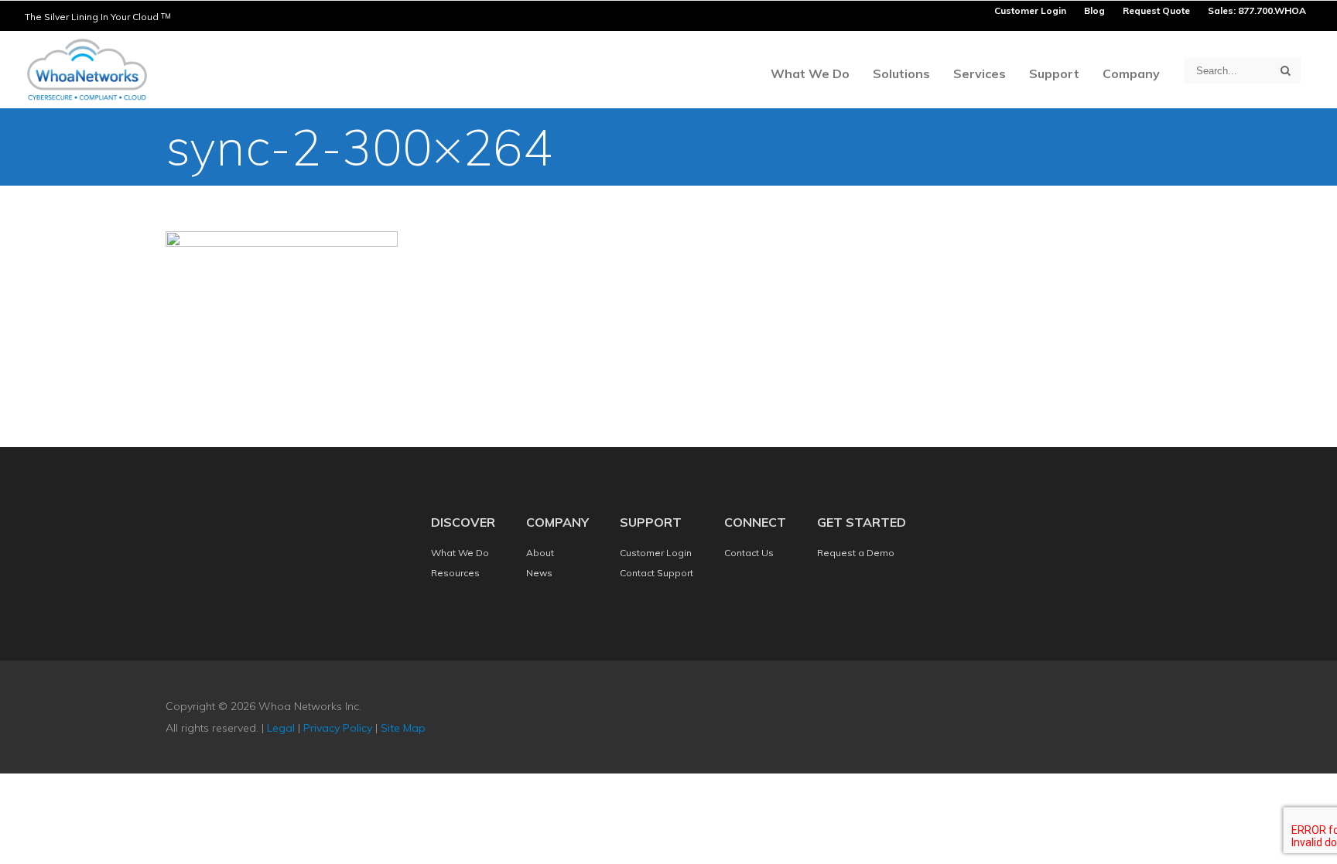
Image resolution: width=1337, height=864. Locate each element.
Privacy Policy (337, 728)
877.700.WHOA (1272, 10)
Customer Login (1030, 10)
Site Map (403, 728)
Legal (281, 728)
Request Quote (1156, 10)
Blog (1094, 10)
